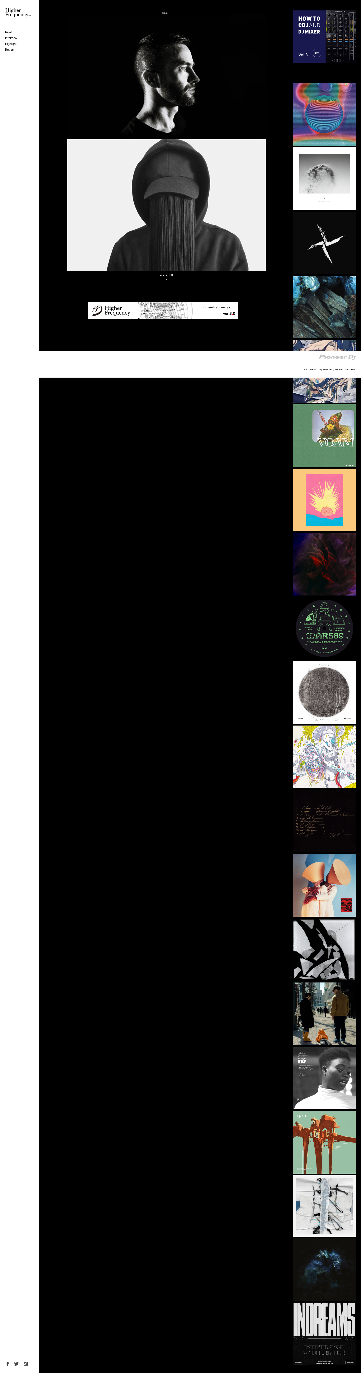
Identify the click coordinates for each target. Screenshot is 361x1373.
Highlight (11, 44)
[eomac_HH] (166, 270)
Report (9, 49)
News (9, 32)
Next (166, 12)
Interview (11, 38)
